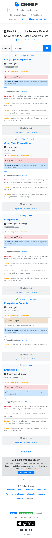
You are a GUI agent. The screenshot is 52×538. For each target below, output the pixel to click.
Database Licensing (26, 513)
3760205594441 (12, 377)
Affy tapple (28, 490)
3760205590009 (12, 227)
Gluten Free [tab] (25, 72)
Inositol (6, 118)
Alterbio (20, 498)
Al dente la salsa (18, 494)
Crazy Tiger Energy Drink (17, 59)
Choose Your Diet (38, 19)
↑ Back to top (26, 480)
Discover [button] (13, 19)
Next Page (26, 451)
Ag (7, 494)
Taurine (6, 103)
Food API (13, 513)
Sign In (24, 19)
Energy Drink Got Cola (16, 303)
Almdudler (31, 494)
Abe (19, 490)
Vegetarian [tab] (15, 72)
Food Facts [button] (37, 15)
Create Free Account (26, 472)
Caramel (7, 111)
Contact (38, 513)
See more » (30, 498)
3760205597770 (12, 311)
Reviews (34, 132)
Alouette (41, 494)
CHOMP (29, 4)
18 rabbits (11, 490)
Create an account (13, 82)
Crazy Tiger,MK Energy (16, 223)
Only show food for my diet (26, 40)
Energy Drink (11, 219)
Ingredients (18, 132)
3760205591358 (12, 151)
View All (24, 91)
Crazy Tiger (11, 63)
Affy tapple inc (41, 490)
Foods (11, 10)
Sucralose (7, 96)
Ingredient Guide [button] (19, 15)
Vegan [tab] (7, 72)
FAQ (16, 517)
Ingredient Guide (25, 517)
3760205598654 (12, 67)
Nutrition (27, 132)
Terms (35, 517)
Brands (5, 48)
